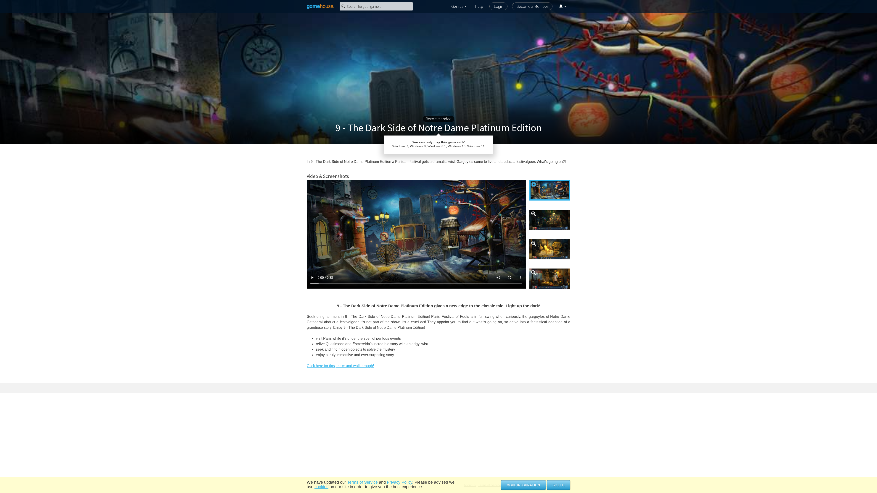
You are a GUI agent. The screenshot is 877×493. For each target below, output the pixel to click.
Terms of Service (362, 482)
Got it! (558, 485)
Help (479, 6)
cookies (321, 487)
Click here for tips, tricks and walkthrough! (340, 366)
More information (523, 485)
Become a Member (532, 6)
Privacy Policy (399, 482)
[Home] (320, 6)
